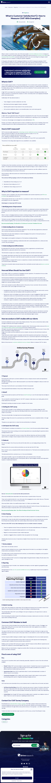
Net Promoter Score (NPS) (41, 55)
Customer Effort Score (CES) (8, 57)
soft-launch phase (25, 428)
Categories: (6, 719)
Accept (17, 778)
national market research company (18, 703)
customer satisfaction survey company (21, 342)
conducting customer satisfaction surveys (28, 132)
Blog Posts (26, 12)
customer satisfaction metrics (35, 54)
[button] (31, 769)
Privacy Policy (19, 780)
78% (33, 120)
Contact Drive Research (8, 714)
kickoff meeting (27, 394)
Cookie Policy (14, 780)
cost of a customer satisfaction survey (20, 569)
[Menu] (49, 2)
